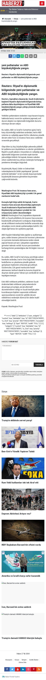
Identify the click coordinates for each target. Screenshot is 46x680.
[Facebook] (10, 56)
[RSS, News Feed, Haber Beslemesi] (39, 669)
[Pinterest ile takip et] (33, 669)
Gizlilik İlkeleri (33, 660)
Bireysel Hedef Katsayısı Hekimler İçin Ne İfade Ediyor (27, 10)
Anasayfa (8, 660)
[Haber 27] (13, 3)
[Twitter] (14, 56)
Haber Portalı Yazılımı (12, 677)
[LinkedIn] (18, 56)
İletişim (24, 660)
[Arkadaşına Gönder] (26, 56)
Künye (17, 660)
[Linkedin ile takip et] (23, 669)
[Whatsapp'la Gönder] (22, 56)
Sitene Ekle (22, 662)
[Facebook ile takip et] (7, 669)
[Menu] (42, 3)
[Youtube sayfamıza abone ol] (17, 669)
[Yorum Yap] (35, 56)
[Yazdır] (31, 56)
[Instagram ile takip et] (28, 669)
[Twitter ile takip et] (12, 669)
